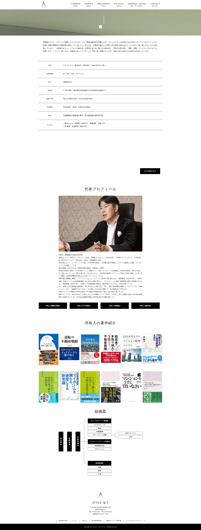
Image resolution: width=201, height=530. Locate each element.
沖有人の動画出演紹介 (53, 306)
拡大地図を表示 (150, 171)
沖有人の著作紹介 (145, 306)
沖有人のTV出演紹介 (84, 306)
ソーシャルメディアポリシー (134, 520)
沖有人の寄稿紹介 (115, 306)
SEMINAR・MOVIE (137, 5)
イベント (74, 520)
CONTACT (155, 5)
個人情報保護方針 (97, 520)
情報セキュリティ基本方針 (113, 520)
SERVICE (89, 5)
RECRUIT (119, 5)
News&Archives (63, 520)
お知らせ (84, 520)
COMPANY (75, 5)
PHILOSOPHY (103, 5)
